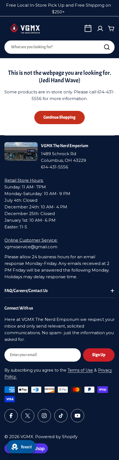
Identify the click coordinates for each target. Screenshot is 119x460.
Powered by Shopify (56, 436)
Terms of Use (80, 370)
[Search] (107, 47)
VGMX (26, 436)
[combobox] (59, 47)
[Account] (100, 28)
